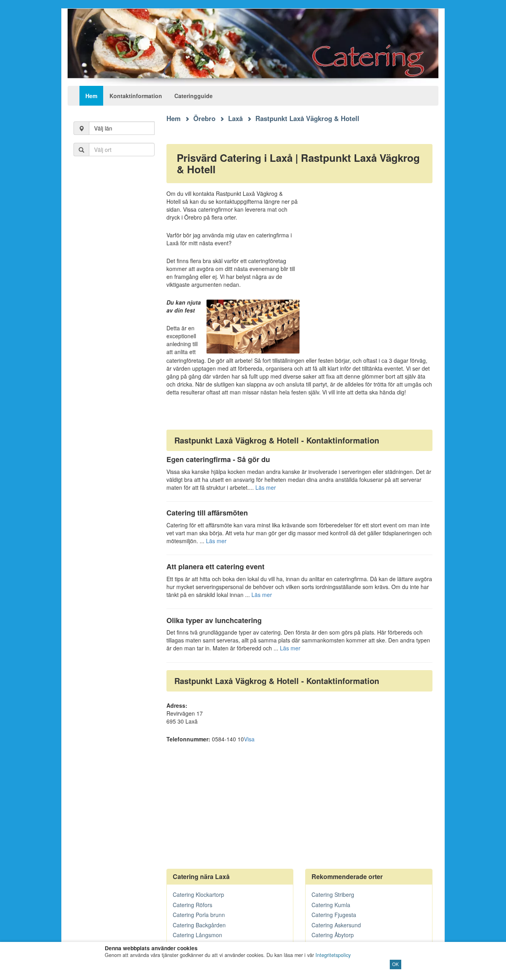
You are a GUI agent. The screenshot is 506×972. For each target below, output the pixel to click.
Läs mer (265, 487)
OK (395, 964)
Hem (91, 96)
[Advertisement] (114, 292)
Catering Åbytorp (333, 935)
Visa (249, 739)
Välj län (103, 128)
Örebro (204, 118)
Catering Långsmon (197, 935)
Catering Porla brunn (199, 915)
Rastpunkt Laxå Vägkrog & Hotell (307, 118)
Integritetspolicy (333, 955)
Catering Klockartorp (198, 894)
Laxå (235, 118)
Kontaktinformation (136, 96)
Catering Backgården (199, 925)
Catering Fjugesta (334, 915)
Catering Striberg (333, 894)
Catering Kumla (331, 905)
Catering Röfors (192, 905)
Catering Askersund (336, 925)
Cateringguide (193, 96)
